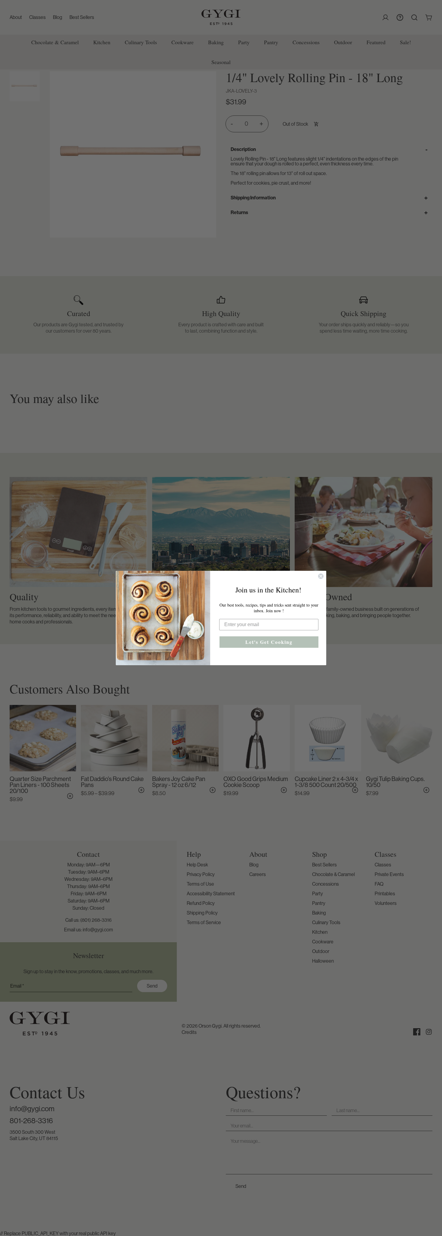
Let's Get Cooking (269, 641)
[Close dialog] (321, 576)
